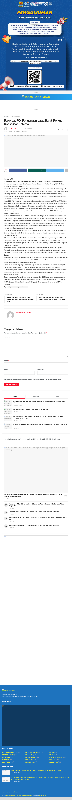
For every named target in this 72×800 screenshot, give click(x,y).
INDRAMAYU (23, 131)
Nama (6, 360)
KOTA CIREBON (30, 757)
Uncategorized (53, 762)
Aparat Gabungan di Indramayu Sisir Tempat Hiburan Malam (30, 409)
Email (6, 369)
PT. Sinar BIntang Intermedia (24, 795)
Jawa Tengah (6, 762)
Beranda (6, 116)
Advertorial (5, 792)
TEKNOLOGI (52, 759)
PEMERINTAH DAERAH (55, 757)
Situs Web (40, 369)
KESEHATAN (29, 755)
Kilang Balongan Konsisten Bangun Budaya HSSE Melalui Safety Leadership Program (34, 511)
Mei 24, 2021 (28, 129)
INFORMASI (5, 759)
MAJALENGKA (29, 762)
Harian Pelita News (16, 129)
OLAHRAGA (51, 755)
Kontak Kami (14, 792)
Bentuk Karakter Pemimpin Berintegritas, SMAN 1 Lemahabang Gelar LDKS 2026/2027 (34, 525)
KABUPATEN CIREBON (32, 752)
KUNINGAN (28, 759)
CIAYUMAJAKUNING (15, 116)
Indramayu (24, 287)
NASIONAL (51, 752)
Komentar (8, 337)
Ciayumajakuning (13, 287)
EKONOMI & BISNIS (8, 755)
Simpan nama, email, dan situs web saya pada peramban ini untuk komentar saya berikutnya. (32, 379)
